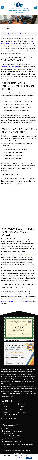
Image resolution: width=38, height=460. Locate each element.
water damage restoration (9, 371)
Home (4, 34)
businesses (19, 376)
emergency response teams (10, 67)
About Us (10, 34)
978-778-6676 (22, 301)
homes (10, 376)
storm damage (21, 379)
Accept (29, 458)
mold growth (8, 79)
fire (12, 379)
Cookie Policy (21, 458)
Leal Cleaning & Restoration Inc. (11, 369)
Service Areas (19, 34)
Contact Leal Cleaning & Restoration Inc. (17, 391)
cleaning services (25, 371)
